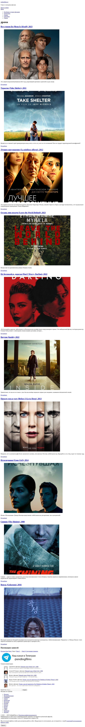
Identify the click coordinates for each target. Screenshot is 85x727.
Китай (6, 706)
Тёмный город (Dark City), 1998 (29, 666)
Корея (5, 708)
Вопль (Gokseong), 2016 (11, 585)
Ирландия (7, 700)
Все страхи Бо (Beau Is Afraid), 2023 (16, 26)
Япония (6, 712)
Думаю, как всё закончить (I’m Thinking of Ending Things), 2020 (40, 679)
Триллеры (7, 16)
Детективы (7, 13)
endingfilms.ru (4, 2)
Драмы (6, 15)
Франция (6, 711)
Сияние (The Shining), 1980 (13, 522)
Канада (6, 705)
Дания (6, 699)
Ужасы (6, 18)
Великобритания (8, 696)
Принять (3, 725)
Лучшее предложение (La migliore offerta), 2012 (22, 150)
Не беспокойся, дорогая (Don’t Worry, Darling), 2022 (24, 274)
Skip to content (5, 7)
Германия (6, 697)
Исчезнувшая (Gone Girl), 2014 (15, 460)
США (5, 709)
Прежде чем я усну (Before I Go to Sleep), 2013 (21, 399)
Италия (6, 703)
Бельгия (6, 694)
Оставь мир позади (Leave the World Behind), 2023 (23, 212)
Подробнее (4, 84)
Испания (6, 702)
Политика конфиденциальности (27, 715)
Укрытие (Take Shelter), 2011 (13, 88)
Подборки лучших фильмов (12, 12)
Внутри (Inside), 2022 (10, 337)
